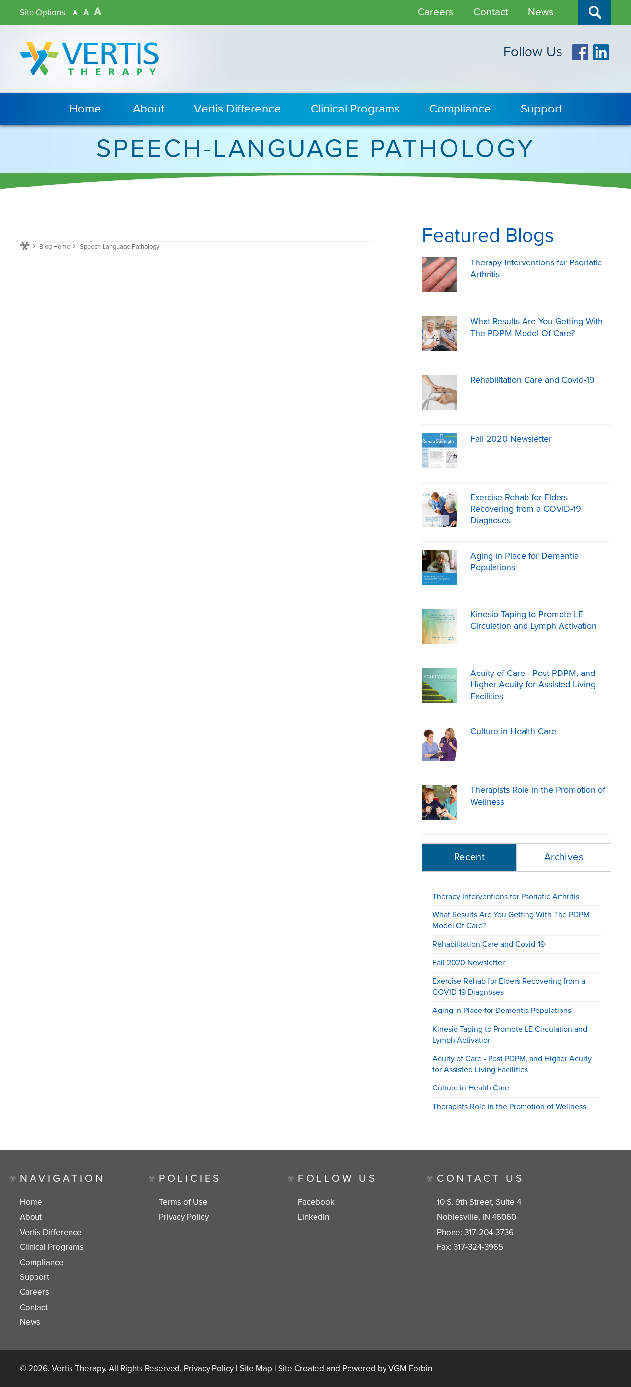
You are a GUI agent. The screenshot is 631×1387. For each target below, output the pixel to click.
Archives (563, 857)
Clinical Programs (355, 109)
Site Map (256, 1368)
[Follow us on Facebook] (580, 57)
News (541, 12)
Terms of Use (183, 1202)
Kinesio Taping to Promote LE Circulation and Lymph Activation (533, 620)
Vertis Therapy (78, 1368)
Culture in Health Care (513, 731)
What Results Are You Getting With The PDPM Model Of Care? (536, 327)
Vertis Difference (237, 109)
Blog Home (54, 247)
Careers (436, 12)
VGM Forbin (410, 1368)
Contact (490, 12)
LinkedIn (313, 1217)
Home (85, 109)
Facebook (316, 1202)
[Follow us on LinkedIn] (601, 57)
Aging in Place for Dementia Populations (501, 1010)
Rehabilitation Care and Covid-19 (532, 380)
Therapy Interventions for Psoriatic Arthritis (505, 896)
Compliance (460, 109)
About (148, 109)
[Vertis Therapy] (89, 58)
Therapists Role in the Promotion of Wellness (509, 1107)
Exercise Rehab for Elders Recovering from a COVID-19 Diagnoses (525, 509)
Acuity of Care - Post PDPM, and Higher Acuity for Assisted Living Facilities (533, 685)
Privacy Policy (184, 1217)
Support (541, 109)
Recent (469, 857)
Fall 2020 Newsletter (511, 438)
